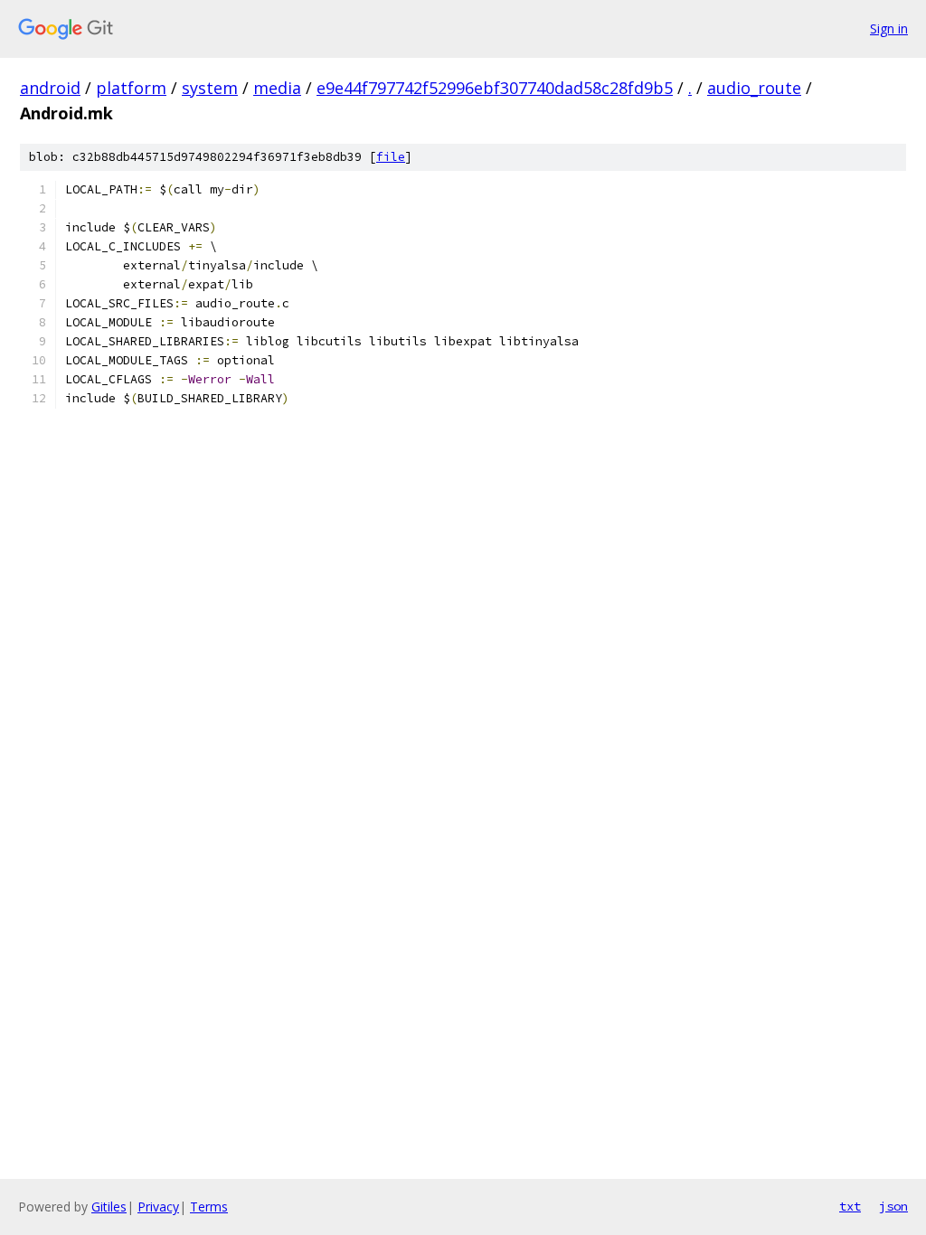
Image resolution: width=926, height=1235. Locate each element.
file (390, 157)
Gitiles (109, 1206)
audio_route (754, 88)
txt (850, 1206)
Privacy (158, 1206)
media (277, 88)
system (210, 88)
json (893, 1206)
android (50, 88)
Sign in (889, 28)
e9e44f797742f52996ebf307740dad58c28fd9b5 (495, 88)
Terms (209, 1206)
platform (131, 88)
